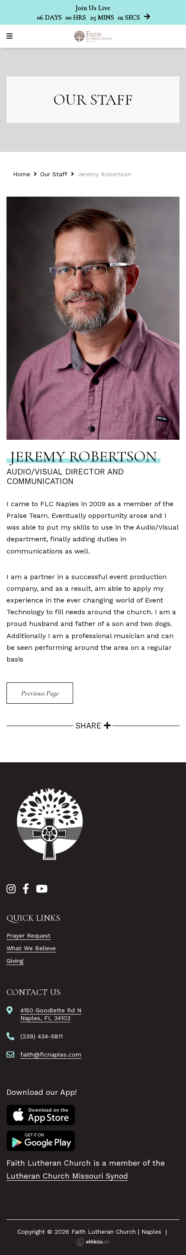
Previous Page (40, 693)
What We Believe (31, 948)
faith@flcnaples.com (50, 1054)
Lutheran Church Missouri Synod (67, 1176)
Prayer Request (28, 935)
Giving (14, 960)
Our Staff (53, 174)
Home (21, 174)
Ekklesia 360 (93, 1242)
